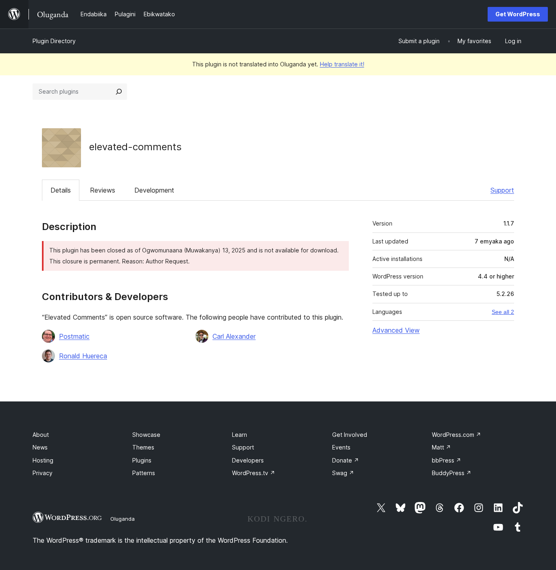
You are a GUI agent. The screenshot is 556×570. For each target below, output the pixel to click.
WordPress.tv (253, 472)
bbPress (446, 460)
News (40, 447)
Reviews (102, 190)
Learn (239, 434)
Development (154, 190)
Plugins (141, 460)
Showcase (146, 434)
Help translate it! (342, 64)
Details (60, 190)
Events (341, 447)
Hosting (43, 460)
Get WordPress (517, 14)
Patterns (143, 472)
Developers (248, 460)
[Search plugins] (119, 91)
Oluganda (122, 518)
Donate (345, 460)
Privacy (43, 472)
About (41, 434)
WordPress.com (456, 434)
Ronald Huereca (83, 356)
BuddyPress (451, 472)
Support (502, 190)
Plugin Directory (54, 40)
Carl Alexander (234, 336)
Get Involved (349, 434)
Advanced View (396, 330)
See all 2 (503, 312)
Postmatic (74, 336)
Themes (143, 447)
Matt (441, 447)
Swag (343, 472)
